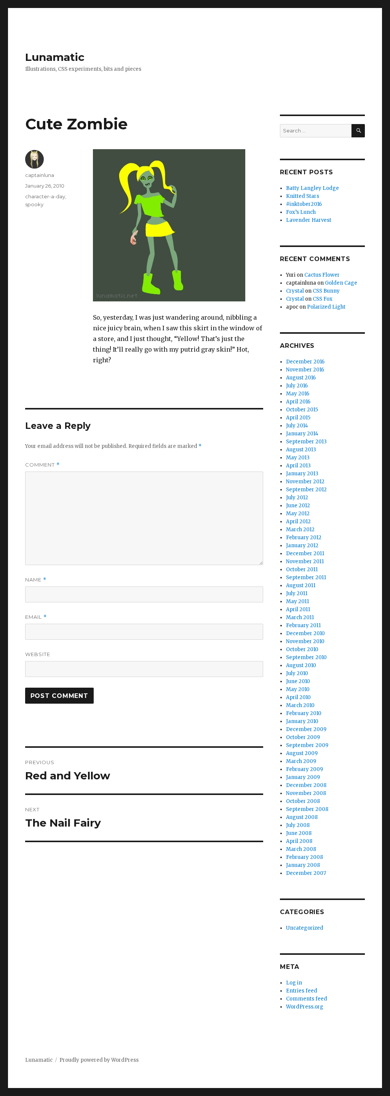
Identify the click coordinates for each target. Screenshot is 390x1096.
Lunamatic (55, 57)
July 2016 (297, 385)
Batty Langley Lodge (312, 188)
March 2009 (301, 761)
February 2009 (304, 769)
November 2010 (305, 641)
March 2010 (300, 705)
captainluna (39, 175)
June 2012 (298, 505)
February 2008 (304, 857)
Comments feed (306, 999)
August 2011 (300, 585)
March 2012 (300, 529)
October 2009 (303, 737)
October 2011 (302, 569)
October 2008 (303, 801)
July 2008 (298, 825)
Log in (294, 983)
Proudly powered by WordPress (99, 1060)
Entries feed (301, 991)
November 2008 (306, 793)
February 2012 (303, 537)
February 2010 (303, 713)
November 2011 (305, 561)
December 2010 (305, 633)
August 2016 (301, 377)
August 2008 (302, 817)
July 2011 (296, 593)
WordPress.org (304, 1007)
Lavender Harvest (308, 220)
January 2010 (302, 721)
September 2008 (307, 809)
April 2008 (299, 841)
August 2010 (301, 665)
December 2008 (306, 785)
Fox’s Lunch (301, 212)
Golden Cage (341, 283)
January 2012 (302, 545)
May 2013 (298, 457)
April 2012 (298, 521)
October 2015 (302, 409)
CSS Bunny (326, 291)
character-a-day (45, 196)
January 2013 (302, 473)
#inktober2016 (304, 204)
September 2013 (306, 441)
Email (36, 617)
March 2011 (300, 617)
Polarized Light (326, 307)
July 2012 (297, 497)
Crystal (295, 291)
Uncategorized (304, 928)
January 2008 (303, 865)
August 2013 (301, 449)
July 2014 (297, 425)
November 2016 (305, 369)
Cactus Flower (322, 275)
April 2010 (298, 697)
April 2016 (298, 401)
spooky (34, 204)
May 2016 (297, 393)
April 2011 (298, 609)
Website (37, 654)
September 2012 (306, 489)
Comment (42, 465)
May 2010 (298, 689)
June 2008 (299, 833)
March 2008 (301, 849)
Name (35, 580)
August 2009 (302, 753)
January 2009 (303, 777)
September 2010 (306, 657)
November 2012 (305, 481)
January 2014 (302, 433)
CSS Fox (322, 299)
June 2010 (298, 681)
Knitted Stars (302, 196)
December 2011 (305, 553)
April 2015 (298, 417)
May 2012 (298, 513)
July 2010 (297, 673)
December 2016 (305, 361)
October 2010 (302, 649)
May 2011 (297, 601)
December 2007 (306, 873)
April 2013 (298, 465)
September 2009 (307, 745)
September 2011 (306, 577)
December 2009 (306, 729)
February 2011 (303, 625)
